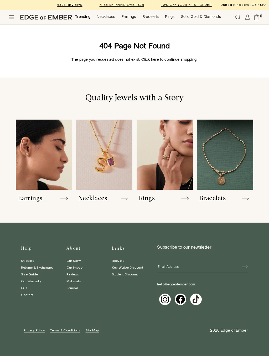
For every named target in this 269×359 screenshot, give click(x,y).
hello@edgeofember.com (176, 284)
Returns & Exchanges (37, 267)
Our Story (73, 260)
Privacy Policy (34, 330)
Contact (27, 295)
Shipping (27, 260)
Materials (73, 281)
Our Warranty (31, 281)
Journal (72, 288)
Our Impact (75, 267)
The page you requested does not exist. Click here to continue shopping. (134, 59)
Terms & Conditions (65, 330)
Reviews (72, 274)
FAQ (24, 288)
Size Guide (29, 274)
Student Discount (125, 274)
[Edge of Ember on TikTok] (196, 299)
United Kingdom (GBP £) (242, 4)
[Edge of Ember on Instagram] (165, 299)
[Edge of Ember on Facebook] (180, 299)
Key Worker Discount (127, 267)
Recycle (118, 260)
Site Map (92, 330)
